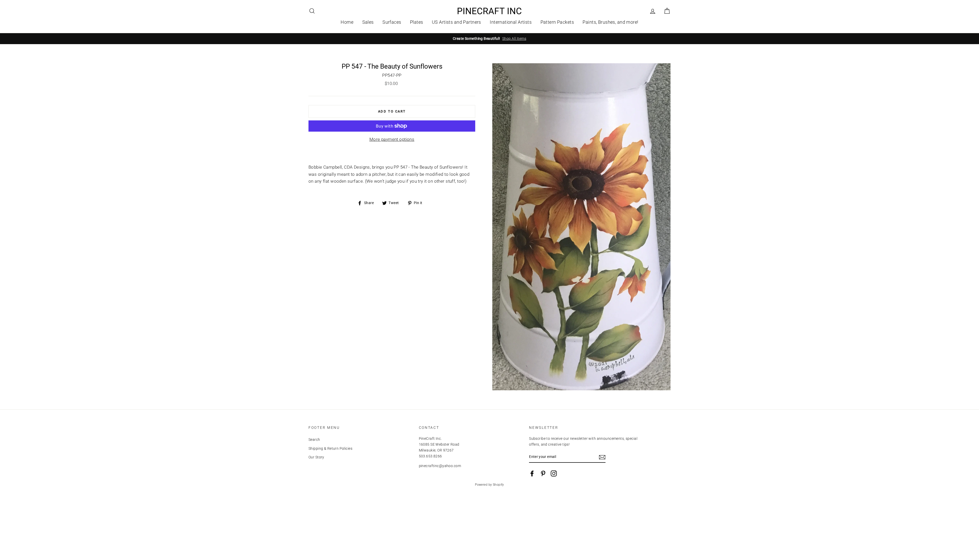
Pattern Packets (557, 22)
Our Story (316, 457)
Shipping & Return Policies (330, 448)
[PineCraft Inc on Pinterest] (543, 473)
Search (314, 439)
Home (347, 22)
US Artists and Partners (456, 22)
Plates (416, 22)
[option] (489, 39)
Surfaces (391, 22)
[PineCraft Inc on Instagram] (554, 473)
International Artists (511, 22)
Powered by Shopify (489, 484)
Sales (368, 22)
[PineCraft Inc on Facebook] (532, 473)
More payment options (392, 139)
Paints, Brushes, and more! (610, 22)
